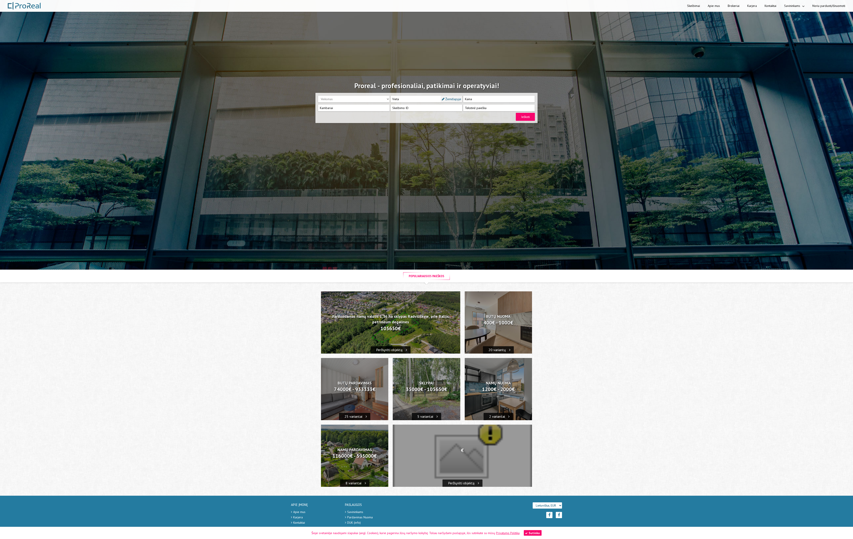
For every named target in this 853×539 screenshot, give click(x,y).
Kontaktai (770, 6)
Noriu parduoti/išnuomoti (828, 6)
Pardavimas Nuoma (360, 517)
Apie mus (714, 6)
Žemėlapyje (452, 99)
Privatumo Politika (508, 533)
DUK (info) (354, 523)
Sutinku (534, 533)
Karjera (752, 6)
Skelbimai (693, 6)
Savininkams (792, 6)
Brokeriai (733, 6)
